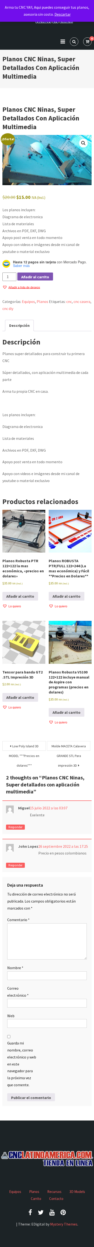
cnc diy (7, 308)
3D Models (77, 1191)
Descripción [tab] (19, 325)
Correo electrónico (18, 992)
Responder (15, 827)
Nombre (15, 967)
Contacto (56, 1198)
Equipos (28, 301)
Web (10, 1015)
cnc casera (82, 301)
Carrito (36, 1198)
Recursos (54, 1191)
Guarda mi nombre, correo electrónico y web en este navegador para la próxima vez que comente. (21, 1064)
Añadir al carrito (35, 276)
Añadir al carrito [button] (20, 596)
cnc (69, 301)
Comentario (18, 919)
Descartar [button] (62, 14)
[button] (83, 143)
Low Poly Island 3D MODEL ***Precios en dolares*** (24, 747)
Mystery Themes (63, 1224)
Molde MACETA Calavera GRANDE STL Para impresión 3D (69, 747)
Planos (42, 301)
